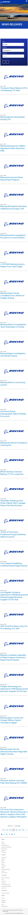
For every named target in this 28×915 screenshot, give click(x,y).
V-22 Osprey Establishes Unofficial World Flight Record (13, 564)
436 (17, 830)
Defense (3, 859)
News (2, 842)
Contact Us (3, 888)
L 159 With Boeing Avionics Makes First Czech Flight (12, 265)
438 (23, 830)
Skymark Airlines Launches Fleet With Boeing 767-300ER (13, 781)
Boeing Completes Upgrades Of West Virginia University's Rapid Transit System (13, 657)
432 (4, 830)
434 (10, 830)
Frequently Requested (6, 886)
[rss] (14, 834)
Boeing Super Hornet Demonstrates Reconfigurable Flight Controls (13, 751)
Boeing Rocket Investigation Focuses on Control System (13, 236)
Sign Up (3, 898)
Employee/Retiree (5, 845)
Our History (3, 852)
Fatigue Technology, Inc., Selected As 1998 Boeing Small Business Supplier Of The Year (14, 688)
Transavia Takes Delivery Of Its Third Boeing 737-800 (13, 89)
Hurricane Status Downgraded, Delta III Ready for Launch (13, 413)
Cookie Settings (5, 911)
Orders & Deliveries (5, 877)
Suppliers (3, 850)
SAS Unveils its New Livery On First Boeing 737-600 (13, 627)
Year (4, 41)
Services (3, 862)
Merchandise (4, 848)
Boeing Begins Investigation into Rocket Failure (12, 354)
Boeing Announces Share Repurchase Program (11, 178)
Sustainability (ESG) (5, 869)
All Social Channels (5, 893)
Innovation (3, 865)
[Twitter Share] (9, 834)
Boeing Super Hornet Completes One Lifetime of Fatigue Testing (12, 295)
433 (7, 830)
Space (2, 860)
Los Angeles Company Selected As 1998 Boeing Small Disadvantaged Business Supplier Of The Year (14, 596)
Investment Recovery (5, 884)
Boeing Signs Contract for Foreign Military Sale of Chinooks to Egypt (11, 720)
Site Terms (4, 910)
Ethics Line (3, 881)
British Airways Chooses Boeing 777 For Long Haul (11, 472)
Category (5, 47)
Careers (3, 871)
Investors (3, 843)
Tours (2, 879)
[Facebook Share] (4, 834)
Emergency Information (6, 847)
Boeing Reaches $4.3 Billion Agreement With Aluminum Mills (12, 148)
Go (6, 62)
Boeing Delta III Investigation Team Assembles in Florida (13, 325)
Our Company (4, 872)
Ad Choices (20, 910)
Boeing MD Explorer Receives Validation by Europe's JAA (13, 207)
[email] (2, 834)
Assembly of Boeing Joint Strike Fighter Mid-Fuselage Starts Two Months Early (12, 503)
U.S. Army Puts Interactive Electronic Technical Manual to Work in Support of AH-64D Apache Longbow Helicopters (13, 813)
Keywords (5, 53)
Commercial (3, 857)
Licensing (3, 882)
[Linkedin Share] (7, 834)
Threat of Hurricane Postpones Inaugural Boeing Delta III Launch (13, 534)
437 (20, 830)
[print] (12, 834)
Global (2, 867)
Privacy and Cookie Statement (12, 910)
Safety (2, 864)
